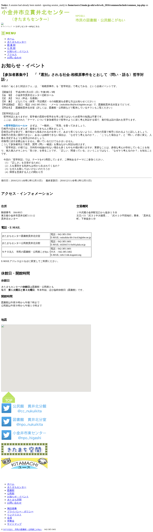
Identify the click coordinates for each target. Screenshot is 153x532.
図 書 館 (11, 45)
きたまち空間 (14, 499)
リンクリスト (14, 514)
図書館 (10, 490)
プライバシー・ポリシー (20, 511)
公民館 (10, 493)
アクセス (12, 54)
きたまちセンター (16, 42)
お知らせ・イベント (18, 51)
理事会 (10, 521)
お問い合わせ (14, 57)
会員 (9, 518)
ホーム (10, 39)
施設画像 (12, 508)
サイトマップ (14, 524)
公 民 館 (11, 48)
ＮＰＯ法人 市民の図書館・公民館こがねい (22, 529)
